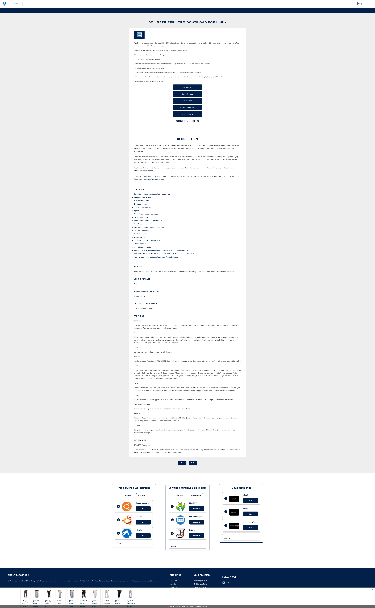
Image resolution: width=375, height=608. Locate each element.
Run (143, 508)
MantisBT (193, 503)
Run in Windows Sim (187, 107)
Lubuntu (139, 530)
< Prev (182, 463)
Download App (187, 87)
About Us (173, 584)
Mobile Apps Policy (201, 584)
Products (15, 4)
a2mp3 (245, 495)
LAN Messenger (195, 516)
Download (196, 508)
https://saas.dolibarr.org (170, 257)
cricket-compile (249, 522)
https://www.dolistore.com (143, 171)
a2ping (245, 508)
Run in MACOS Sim (187, 114)
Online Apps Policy (200, 581)
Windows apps (196, 495)
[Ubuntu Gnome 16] (127, 506)
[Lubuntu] (127, 533)
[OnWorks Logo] (4, 4)
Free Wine (141, 495)
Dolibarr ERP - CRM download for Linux (187, 22)
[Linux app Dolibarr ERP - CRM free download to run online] (139, 35)
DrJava (192, 530)
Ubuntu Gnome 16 (142, 503)
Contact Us (173, 587)
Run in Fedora (188, 101)
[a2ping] (234, 512)
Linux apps (179, 495)
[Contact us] (227, 582)
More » (119, 543)
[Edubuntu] (127, 520)
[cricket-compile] (234, 525)
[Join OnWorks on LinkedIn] (223, 582)
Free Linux (127, 495)
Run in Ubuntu (187, 94)
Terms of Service (200, 587)
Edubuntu (139, 516)
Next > (193, 463)
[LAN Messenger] (181, 520)
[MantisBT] (181, 506)
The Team (173, 581)
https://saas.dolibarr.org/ (155, 179)
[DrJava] (181, 533)
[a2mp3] (234, 498)
